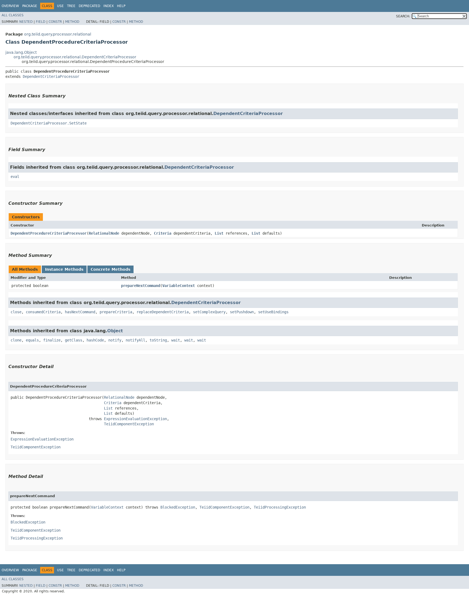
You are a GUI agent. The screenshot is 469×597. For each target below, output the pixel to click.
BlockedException (177, 507)
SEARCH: (403, 16)
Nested (26, 22)
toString (158, 340)
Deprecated (89, 6)
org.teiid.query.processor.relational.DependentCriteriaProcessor (75, 57)
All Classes (13, 15)
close (16, 312)
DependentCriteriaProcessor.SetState (49, 123)
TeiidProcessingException (280, 507)
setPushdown (242, 312)
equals (32, 340)
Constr (55, 22)
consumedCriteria (43, 312)
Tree (71, 6)
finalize (52, 340)
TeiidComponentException (129, 424)
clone (16, 340)
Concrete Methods (110, 269)
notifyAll (135, 340)
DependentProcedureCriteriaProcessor (49, 233)
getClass (73, 340)
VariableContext (178, 285)
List (219, 233)
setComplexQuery (209, 312)
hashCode (95, 340)
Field (40, 22)
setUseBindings (273, 312)
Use (60, 6)
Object (115, 330)
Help (121, 6)
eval (15, 176)
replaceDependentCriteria (163, 312)
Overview (10, 6)
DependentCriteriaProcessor (51, 76)
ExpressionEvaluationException (135, 419)
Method (72, 22)
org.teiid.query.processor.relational (57, 34)
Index (108, 6)
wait (175, 340)
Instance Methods (64, 269)
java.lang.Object (21, 52)
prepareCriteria (116, 312)
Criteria (162, 233)
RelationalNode (104, 233)
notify (114, 340)
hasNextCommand (80, 312)
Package (29, 6)
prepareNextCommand (140, 285)
